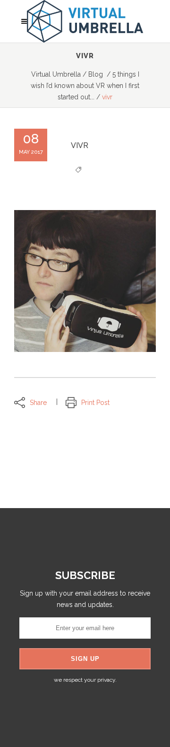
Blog (95, 74)
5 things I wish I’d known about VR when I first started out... (85, 85)
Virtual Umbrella (56, 74)
